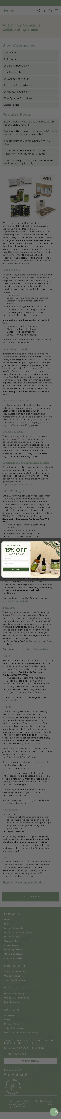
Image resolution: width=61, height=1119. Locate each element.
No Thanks (16, 574)
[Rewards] (54, 1112)
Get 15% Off (16, 569)
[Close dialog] (57, 544)
